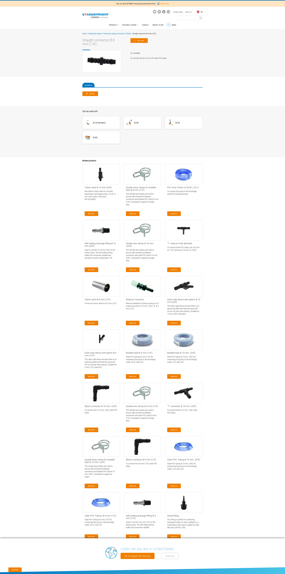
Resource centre (129, 25)
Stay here (170, 556)
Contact (145, 25)
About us (188, 12)
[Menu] (169, 25)
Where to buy (158, 25)
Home (84, 33)
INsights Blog (178, 12)
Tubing (128, 33)
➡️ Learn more (163, 3)
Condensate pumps (95, 33)
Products (113, 25)
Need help (15, 570)
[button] (101, 61)
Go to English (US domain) (138, 556)
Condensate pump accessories (114, 33)
